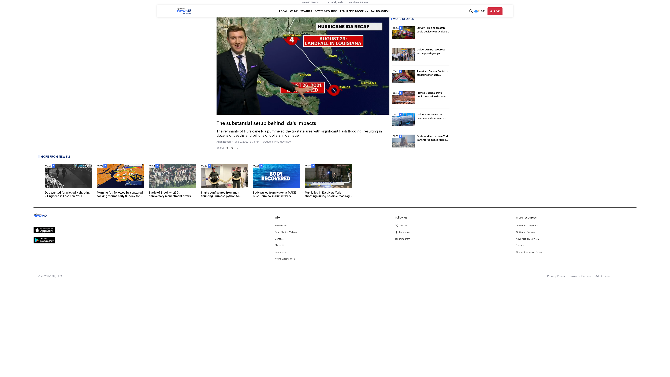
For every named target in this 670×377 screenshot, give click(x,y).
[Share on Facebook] (227, 148)
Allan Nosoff (224, 142)
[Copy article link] (237, 148)
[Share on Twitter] (232, 148)
